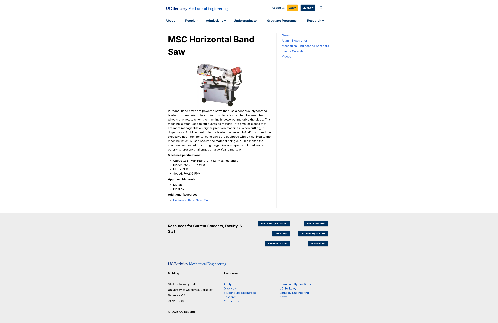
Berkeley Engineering (294, 292)
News (286, 35)
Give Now (307, 7)
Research (314, 20)
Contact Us (278, 8)
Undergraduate (245, 20)
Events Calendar (293, 51)
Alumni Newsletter (294, 40)
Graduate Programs (282, 20)
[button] (322, 8)
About (170, 20)
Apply (292, 7)
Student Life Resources (240, 292)
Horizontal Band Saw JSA (190, 200)
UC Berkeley (287, 288)
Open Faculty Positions (295, 284)
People (190, 20)
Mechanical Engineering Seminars (305, 46)
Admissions (214, 20)
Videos (286, 56)
